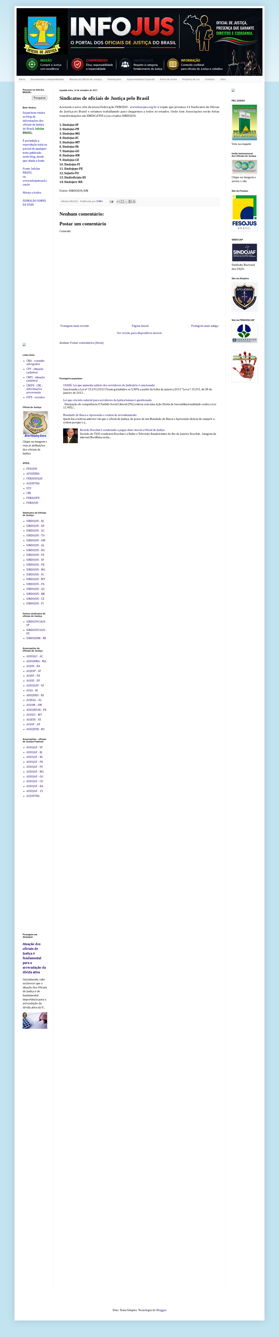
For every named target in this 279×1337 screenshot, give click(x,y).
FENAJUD (32, 503)
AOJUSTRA (33, 483)
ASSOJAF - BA (34, 786)
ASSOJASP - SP (35, 685)
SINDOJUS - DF (35, 526)
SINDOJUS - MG (35, 569)
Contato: (210, 79)
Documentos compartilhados (47, 79)
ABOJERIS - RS (35, 695)
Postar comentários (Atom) (87, 342)
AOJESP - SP (33, 671)
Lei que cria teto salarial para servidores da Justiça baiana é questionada (107, 400)
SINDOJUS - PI (35, 603)
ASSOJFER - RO (35, 729)
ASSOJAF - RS (34, 757)
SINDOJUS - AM (35, 540)
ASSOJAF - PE (34, 766)
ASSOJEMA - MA (36, 661)
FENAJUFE (33, 498)
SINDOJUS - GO (35, 589)
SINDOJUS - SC (35, 574)
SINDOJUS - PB (35, 564)
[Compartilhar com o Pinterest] (134, 201)
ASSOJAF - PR (34, 762)
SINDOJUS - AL (35, 545)
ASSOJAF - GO (34, 776)
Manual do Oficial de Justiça (85, 79)
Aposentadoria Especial (141, 79)
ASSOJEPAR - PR (36, 710)
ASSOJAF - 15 (34, 791)
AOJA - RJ (32, 690)
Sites (223, 79)
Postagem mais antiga (204, 326)
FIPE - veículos (35, 397)
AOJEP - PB (33, 675)
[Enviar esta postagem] (111, 201)
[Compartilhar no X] (126, 201)
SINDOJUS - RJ (35, 521)
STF (28, 488)
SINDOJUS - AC (35, 530)
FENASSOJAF (34, 478)
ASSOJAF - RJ (34, 752)
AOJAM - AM (34, 705)
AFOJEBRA (33, 473)
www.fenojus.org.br (143, 107)
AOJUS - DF (33, 680)
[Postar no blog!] (122, 201)
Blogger (161, 1310)
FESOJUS (31, 468)
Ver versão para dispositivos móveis (139, 333)
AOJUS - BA (33, 666)
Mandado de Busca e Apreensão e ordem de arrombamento (100, 415)
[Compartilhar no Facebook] (130, 201)
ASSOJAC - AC (34, 656)
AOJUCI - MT (34, 714)
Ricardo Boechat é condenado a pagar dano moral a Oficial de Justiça (122, 430)
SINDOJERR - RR (36, 638)
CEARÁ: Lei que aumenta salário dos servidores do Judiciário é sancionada (109, 385)
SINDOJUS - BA (35, 550)
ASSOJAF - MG (35, 771)
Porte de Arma (168, 79)
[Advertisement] (133, 360)
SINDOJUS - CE (35, 598)
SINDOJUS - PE (35, 555)
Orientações (114, 79)
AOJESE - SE (33, 719)
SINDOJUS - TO (35, 535)
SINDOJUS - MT (35, 579)
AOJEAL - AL (34, 700)
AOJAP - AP (33, 724)
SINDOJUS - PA (35, 584)
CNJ (28, 493)
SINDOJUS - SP (35, 559)
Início (22, 79)
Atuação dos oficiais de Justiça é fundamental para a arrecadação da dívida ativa (34, 958)
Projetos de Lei (191, 79)
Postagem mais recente (74, 326)
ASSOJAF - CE (34, 781)
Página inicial (140, 326)
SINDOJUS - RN (35, 594)
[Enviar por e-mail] (118, 201)
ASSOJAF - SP (34, 747)
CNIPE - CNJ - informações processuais (34, 389)
